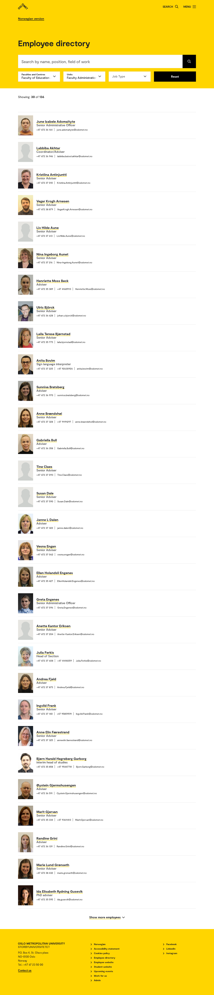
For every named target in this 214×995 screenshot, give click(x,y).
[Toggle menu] (194, 6)
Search (168, 6)
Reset (175, 76)
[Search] (176, 6)
